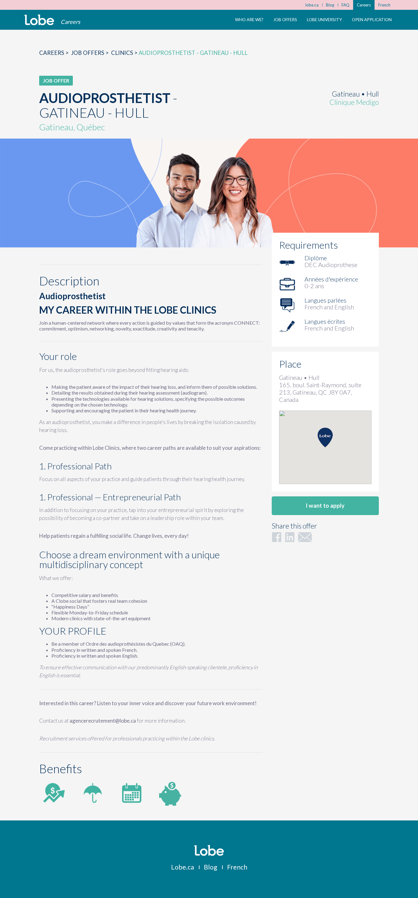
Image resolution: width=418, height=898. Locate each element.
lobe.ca (312, 4)
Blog (330, 4)
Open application (372, 19)
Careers (364, 4)
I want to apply (325, 505)
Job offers (285, 19)
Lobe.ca (182, 867)
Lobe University (324, 19)
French (384, 4)
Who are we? (249, 19)
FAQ (345, 4)
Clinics (122, 52)
